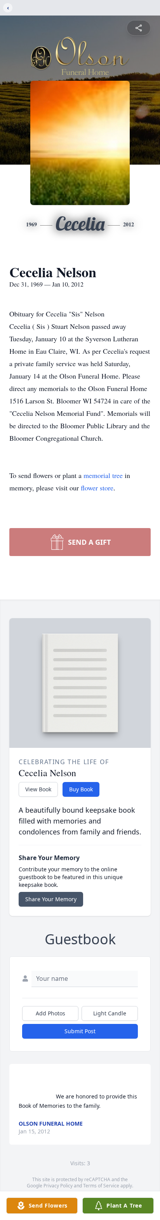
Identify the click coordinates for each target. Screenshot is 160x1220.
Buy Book (81, 789)
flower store (97, 487)
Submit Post (80, 1031)
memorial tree (103, 475)
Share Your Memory (51, 899)
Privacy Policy (58, 1185)
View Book (38, 789)
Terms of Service (101, 1185)
